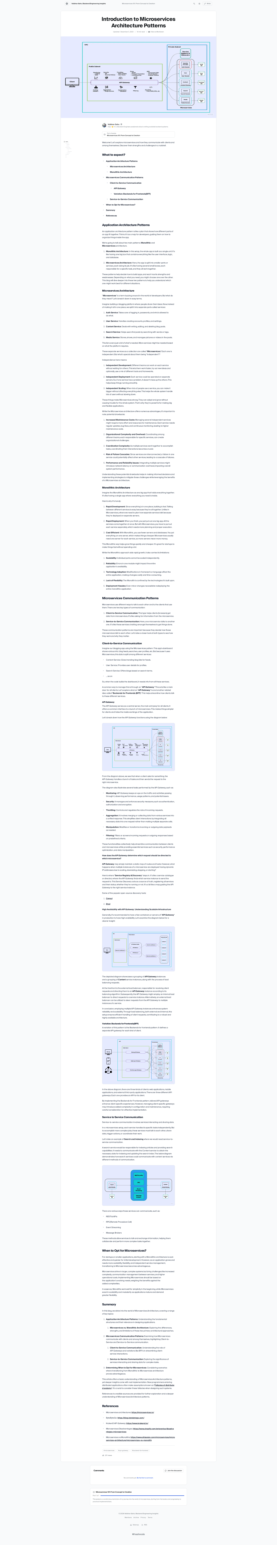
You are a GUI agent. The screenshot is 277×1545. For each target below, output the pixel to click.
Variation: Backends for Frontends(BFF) (75, 177)
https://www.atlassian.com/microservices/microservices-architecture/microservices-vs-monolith (140, 1439)
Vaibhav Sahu (113, 124)
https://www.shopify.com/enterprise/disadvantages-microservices (140, 1430)
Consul (109, 898)
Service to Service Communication (71, 182)
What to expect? (70, 146)
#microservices (109, 1450)
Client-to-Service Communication (71, 168)
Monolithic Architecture (73, 159)
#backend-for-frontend (140, 1450)
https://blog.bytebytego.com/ (131, 1418)
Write (209, 3)
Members (128, 1517)
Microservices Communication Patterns (73, 163)
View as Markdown (157, 32)
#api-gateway (123, 1450)
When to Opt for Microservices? (69, 187)
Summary (67, 191)
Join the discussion (174, 1470)
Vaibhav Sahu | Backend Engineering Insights (89, 3)
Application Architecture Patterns (72, 150)
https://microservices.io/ (142, 1412)
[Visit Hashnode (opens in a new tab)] (138, 1534)
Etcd (108, 904)
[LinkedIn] (121, 124)
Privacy (143, 1517)
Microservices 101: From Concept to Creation (138, 3)
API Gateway (71, 173)
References (68, 194)
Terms (150, 1517)
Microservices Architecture (70, 155)
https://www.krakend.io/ (137, 1423)
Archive (136, 1517)
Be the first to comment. (145, 1478)
